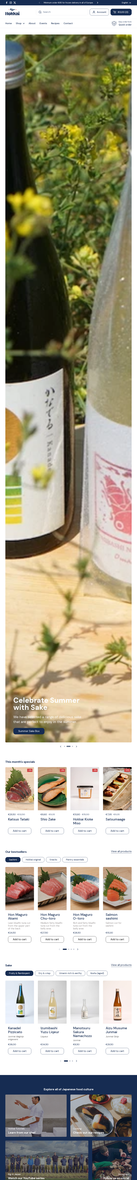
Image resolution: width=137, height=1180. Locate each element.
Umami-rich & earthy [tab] (70, 973)
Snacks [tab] (53, 859)
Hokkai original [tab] (33, 859)
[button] (121, 12)
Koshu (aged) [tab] (97, 973)
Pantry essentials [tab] (75, 859)
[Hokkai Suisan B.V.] (12, 12)
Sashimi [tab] (13, 859)
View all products (121, 851)
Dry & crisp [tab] (44, 973)
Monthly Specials (28, 731)
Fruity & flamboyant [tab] (19, 973)
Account (101, 12)
